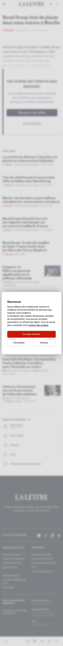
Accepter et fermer (31, 334)
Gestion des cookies (38, 325)
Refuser (44, 342)
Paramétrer (19, 342)
